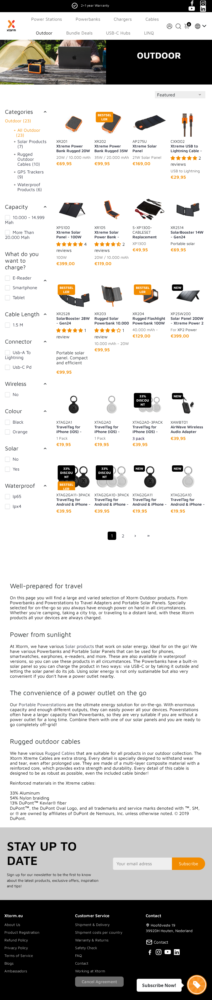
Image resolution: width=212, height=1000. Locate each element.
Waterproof (20, 485)
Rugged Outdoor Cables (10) (28, 159)
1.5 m (18, 324)
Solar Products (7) (31, 144)
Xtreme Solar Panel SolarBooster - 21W (145, 146)
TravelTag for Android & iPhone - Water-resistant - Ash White (188, 499)
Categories (19, 111)
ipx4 (17, 506)
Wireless (15, 383)
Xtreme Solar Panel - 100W (68, 232)
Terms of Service (18, 955)
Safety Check (86, 948)
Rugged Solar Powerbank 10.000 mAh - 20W (111, 318)
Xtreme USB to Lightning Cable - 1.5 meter (186, 146)
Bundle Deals (79, 32)
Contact (81, 963)
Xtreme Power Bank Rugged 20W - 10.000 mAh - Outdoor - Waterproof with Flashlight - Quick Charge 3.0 (73, 146)
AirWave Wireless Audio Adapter (187, 427)
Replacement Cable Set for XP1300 (144, 232)
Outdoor (44, 32)
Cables (152, 19)
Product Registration (21, 932)
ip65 (17, 496)
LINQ (149, 32)
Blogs (9, 963)
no (15, 394)
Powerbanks (88, 19)
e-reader (22, 277)
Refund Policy (16, 940)
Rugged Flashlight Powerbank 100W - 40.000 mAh (148, 318)
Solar (11, 448)
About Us (12, 924)
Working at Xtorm (90, 971)
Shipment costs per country (98, 932)
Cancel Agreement (99, 981)
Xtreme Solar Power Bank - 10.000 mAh (106, 232)
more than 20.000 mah (19, 235)
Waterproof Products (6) (29, 187)
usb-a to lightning (18, 355)
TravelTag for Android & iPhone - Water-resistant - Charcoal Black (149, 499)
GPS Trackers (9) (30, 174)
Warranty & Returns (91, 940)
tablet (19, 297)
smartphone (25, 287)
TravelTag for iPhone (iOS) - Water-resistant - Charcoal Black (72, 427)
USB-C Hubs (118, 32)
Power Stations (46, 19)
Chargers (123, 19)
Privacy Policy (16, 948)
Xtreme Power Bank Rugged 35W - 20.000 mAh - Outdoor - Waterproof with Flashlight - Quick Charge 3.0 (111, 146)
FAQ (78, 955)
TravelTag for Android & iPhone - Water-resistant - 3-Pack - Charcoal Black (73, 499)
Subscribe (188, 863)
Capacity (16, 206)
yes (16, 468)
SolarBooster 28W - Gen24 (73, 318)
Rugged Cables (60, 753)
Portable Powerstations (42, 704)
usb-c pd (22, 367)
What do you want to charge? (22, 260)
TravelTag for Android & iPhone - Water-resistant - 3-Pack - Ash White (111, 499)
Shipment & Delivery (92, 924)
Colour (13, 411)
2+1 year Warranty (95, 5)
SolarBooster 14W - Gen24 (187, 232)
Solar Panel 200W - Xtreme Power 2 (187, 318)
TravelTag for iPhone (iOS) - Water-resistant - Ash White (110, 427)
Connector (18, 341)
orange (20, 431)
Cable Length (22, 314)
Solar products (79, 646)
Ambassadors (15, 971)
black (18, 421)
